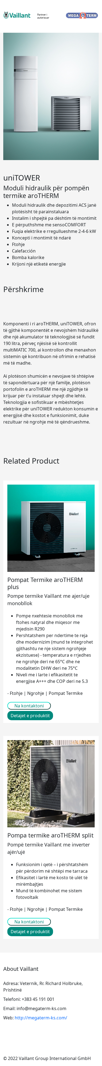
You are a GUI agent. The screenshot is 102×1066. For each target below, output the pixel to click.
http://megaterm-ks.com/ (41, 1018)
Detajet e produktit (30, 716)
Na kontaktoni (29, 706)
